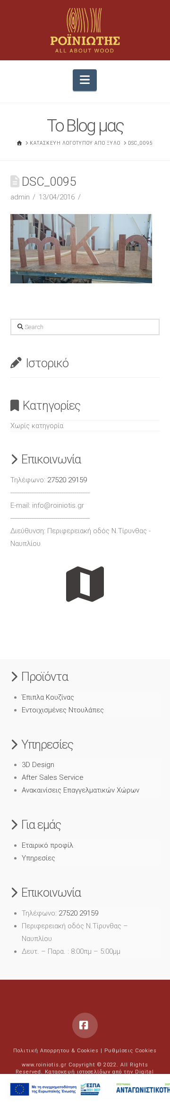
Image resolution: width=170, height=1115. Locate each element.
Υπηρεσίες (38, 858)
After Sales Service (53, 777)
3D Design (38, 764)
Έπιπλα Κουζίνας (48, 697)
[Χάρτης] (85, 584)
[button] (85, 80)
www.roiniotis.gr (44, 1065)
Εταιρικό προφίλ (47, 845)
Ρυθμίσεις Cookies (130, 1051)
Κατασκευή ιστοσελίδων (77, 1072)
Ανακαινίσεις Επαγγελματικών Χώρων (80, 790)
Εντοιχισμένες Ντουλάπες (63, 710)
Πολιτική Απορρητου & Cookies (56, 1051)
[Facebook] (85, 1025)
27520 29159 (67, 480)
